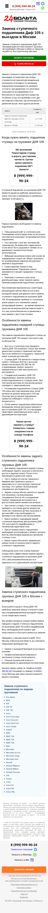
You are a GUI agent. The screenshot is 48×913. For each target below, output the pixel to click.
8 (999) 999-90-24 (25, 64)
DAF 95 (9, 707)
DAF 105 (9, 710)
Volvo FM (10, 788)
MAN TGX (10, 743)
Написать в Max (21, 860)
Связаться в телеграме (22, 849)
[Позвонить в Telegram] (42, 3)
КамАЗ (9, 730)
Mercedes (10, 749)
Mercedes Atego (13, 756)
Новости (24, 894)
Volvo (8, 782)
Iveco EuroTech (12, 723)
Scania (9, 779)
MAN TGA (10, 736)
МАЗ (8, 746)
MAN (8, 733)
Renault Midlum (12, 769)
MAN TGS (10, 740)
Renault (9, 762)
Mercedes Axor (12, 759)
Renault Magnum (13, 766)
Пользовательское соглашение (24, 891)
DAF (7, 704)
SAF (7, 775)
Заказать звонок (24, 870)
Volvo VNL (10, 792)
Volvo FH (10, 785)
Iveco (8, 713)
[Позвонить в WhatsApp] (42, 8)
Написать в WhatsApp (22, 855)
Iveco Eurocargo (12, 717)
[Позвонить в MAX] (38, 3)
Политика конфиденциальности (24, 885)
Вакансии (24, 897)
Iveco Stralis (11, 726)
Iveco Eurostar (12, 720)
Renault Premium (13, 772)
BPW (8, 700)
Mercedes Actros (13, 753)
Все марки (10, 697)
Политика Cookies (24, 888)
